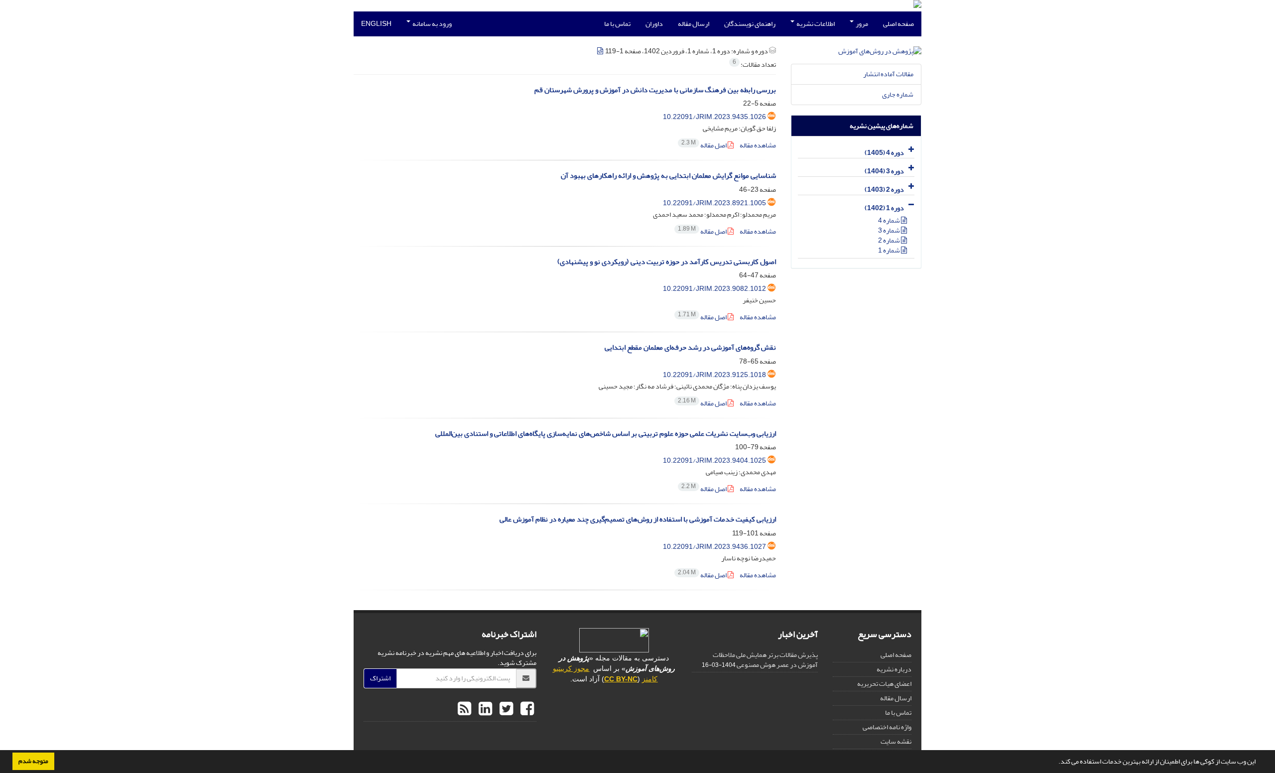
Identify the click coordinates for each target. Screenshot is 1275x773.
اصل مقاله (704, 145)
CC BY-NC (621, 679)
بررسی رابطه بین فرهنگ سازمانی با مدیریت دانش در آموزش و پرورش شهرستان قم (655, 90)
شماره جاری (897, 94)
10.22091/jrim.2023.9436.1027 (714, 546)
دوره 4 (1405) (884, 152)
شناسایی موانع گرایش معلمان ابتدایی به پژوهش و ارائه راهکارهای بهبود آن (668, 175)
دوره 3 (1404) (884, 171)
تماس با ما (617, 23)
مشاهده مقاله (758, 145)
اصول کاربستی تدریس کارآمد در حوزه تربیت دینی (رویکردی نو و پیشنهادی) (666, 262)
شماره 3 (889, 230)
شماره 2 (889, 240)
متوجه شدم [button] (33, 761)
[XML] (600, 51)
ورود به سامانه (431, 23)
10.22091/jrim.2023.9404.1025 (714, 460)
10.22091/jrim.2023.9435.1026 (714, 117)
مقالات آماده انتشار (888, 74)
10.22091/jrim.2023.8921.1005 (714, 203)
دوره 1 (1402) (884, 208)
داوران (654, 23)
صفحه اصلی (898, 23)
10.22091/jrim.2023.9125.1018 (714, 375)
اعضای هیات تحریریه (884, 683)
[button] (1055, 762)
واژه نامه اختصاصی (887, 727)
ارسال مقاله (693, 23)
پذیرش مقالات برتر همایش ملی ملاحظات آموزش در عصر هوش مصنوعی (765, 659)
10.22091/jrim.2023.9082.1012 (714, 288)
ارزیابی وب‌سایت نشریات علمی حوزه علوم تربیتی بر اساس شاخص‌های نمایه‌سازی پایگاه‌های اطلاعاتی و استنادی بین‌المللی (605, 433)
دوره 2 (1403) (884, 189)
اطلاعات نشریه (815, 23)
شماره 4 (889, 220)
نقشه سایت (896, 741)
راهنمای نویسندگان (749, 23)
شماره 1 (889, 250)
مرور (861, 23)
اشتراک (380, 678)
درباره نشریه (894, 669)
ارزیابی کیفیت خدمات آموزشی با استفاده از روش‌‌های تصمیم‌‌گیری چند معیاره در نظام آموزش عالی (638, 519)
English (376, 23)
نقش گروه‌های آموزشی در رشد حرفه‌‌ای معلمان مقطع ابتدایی (690, 347)
